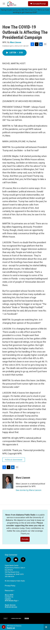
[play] (3, 627)
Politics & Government (13, 460)
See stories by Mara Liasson (28, 490)
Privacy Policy (10, 586)
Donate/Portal (39, 4)
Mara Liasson (15, 42)
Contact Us (9, 597)
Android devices (11, 607)
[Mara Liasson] (7, 481)
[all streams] (47, 627)
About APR (9, 595)
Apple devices (10, 605)
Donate (25, 539)
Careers (8, 599)
